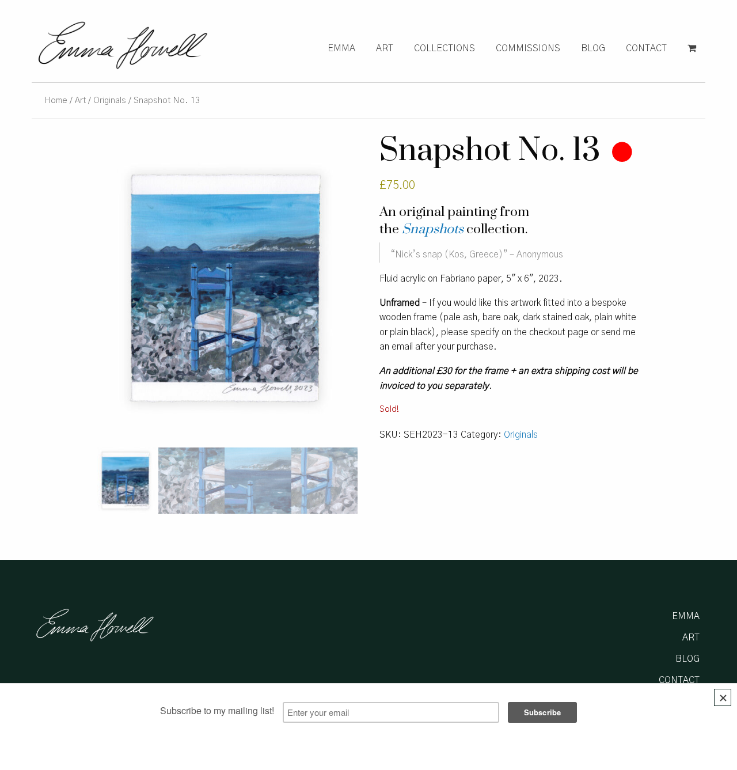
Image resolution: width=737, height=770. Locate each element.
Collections (444, 48)
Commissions (528, 48)
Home (55, 100)
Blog (593, 48)
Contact (646, 48)
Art (384, 48)
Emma (341, 48)
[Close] (722, 697)
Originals (109, 100)
